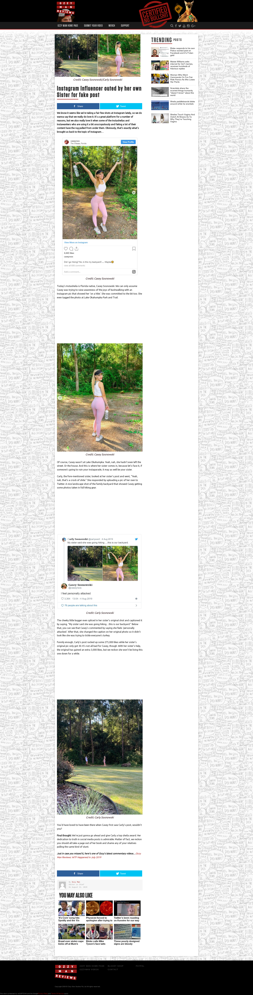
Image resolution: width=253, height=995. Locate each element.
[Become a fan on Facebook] (176, 26)
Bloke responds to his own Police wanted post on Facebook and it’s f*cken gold (182, 51)
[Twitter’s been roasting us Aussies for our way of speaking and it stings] (127, 908)
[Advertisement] (100, 322)
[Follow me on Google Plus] (193, 26)
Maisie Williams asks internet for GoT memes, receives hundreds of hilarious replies (181, 65)
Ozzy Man (76, 882)
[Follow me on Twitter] (180, 26)
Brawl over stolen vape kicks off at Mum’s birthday (71, 944)
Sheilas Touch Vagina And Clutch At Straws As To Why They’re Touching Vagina (182, 118)
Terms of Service (57, 993)
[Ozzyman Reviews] (66, 979)
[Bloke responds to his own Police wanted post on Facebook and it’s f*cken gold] (160, 52)
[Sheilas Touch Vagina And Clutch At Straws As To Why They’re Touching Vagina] (160, 118)
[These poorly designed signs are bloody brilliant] (127, 931)
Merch (112, 25)
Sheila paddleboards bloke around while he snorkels (182, 102)
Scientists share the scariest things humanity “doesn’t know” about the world (182, 91)
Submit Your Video (93, 25)
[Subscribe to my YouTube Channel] (184, 26)
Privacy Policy (43, 993)
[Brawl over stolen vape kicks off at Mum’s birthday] (72, 931)
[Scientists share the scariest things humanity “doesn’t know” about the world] (160, 91)
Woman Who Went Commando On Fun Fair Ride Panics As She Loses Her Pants (182, 78)
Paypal (140, 966)
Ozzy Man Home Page (68, 25)
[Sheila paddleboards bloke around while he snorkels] (160, 105)
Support (125, 25)
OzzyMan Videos (89, 970)
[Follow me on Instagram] (188, 26)
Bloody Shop (116, 966)
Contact (113, 970)
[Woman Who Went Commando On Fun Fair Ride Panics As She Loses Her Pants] (160, 78)
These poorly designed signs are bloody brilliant (127, 944)
